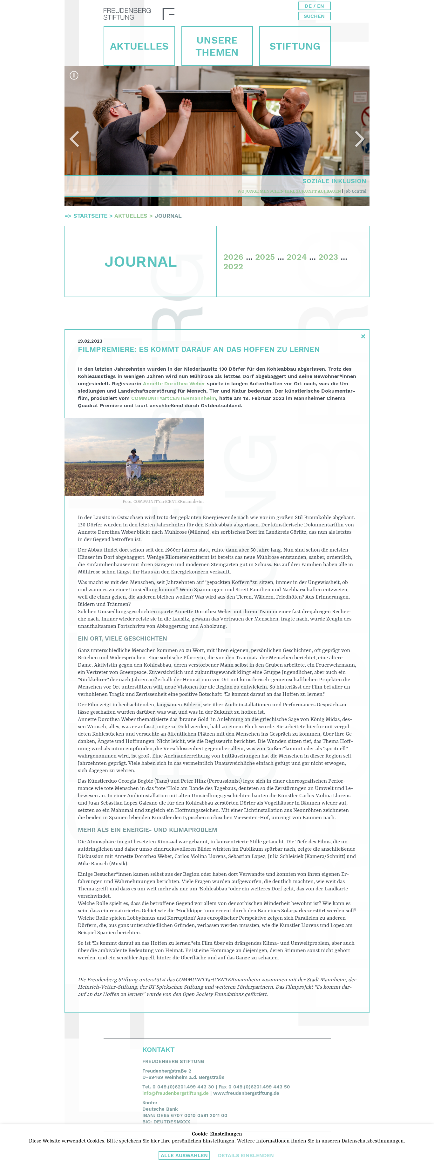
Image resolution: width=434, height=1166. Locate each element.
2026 (233, 257)
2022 (233, 266)
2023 (328, 257)
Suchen (314, 16)
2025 (265, 257)
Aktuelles (139, 46)
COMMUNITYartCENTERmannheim (173, 398)
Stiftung (294, 46)
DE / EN (314, 6)
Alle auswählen (184, 1155)
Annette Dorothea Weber (174, 384)
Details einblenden (246, 1155)
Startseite (90, 215)
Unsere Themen (217, 46)
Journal (168, 215)
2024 (297, 257)
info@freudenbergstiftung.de (175, 1093)
